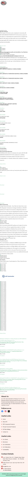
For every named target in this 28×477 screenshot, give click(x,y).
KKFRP (11, 350)
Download (2, 185)
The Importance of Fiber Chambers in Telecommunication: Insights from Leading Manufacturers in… (13, 371)
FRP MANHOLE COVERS (5, 350)
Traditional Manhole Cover (9, 340)
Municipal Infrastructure (20, 359)
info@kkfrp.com (7, 466)
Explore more (3, 175)
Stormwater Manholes (4, 387)
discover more (3, 45)
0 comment (2, 346)
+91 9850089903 (7, 470)
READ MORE (2, 114)
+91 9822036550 (7, 468)
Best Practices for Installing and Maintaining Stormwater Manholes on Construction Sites (13, 389)
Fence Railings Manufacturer (14, 338)
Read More (2, 72)
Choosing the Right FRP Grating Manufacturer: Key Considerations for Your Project (12, 342)
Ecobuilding (5, 338)
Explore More (3, 66)
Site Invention (19, 475)
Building (1, 338)
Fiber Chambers (6, 368)
